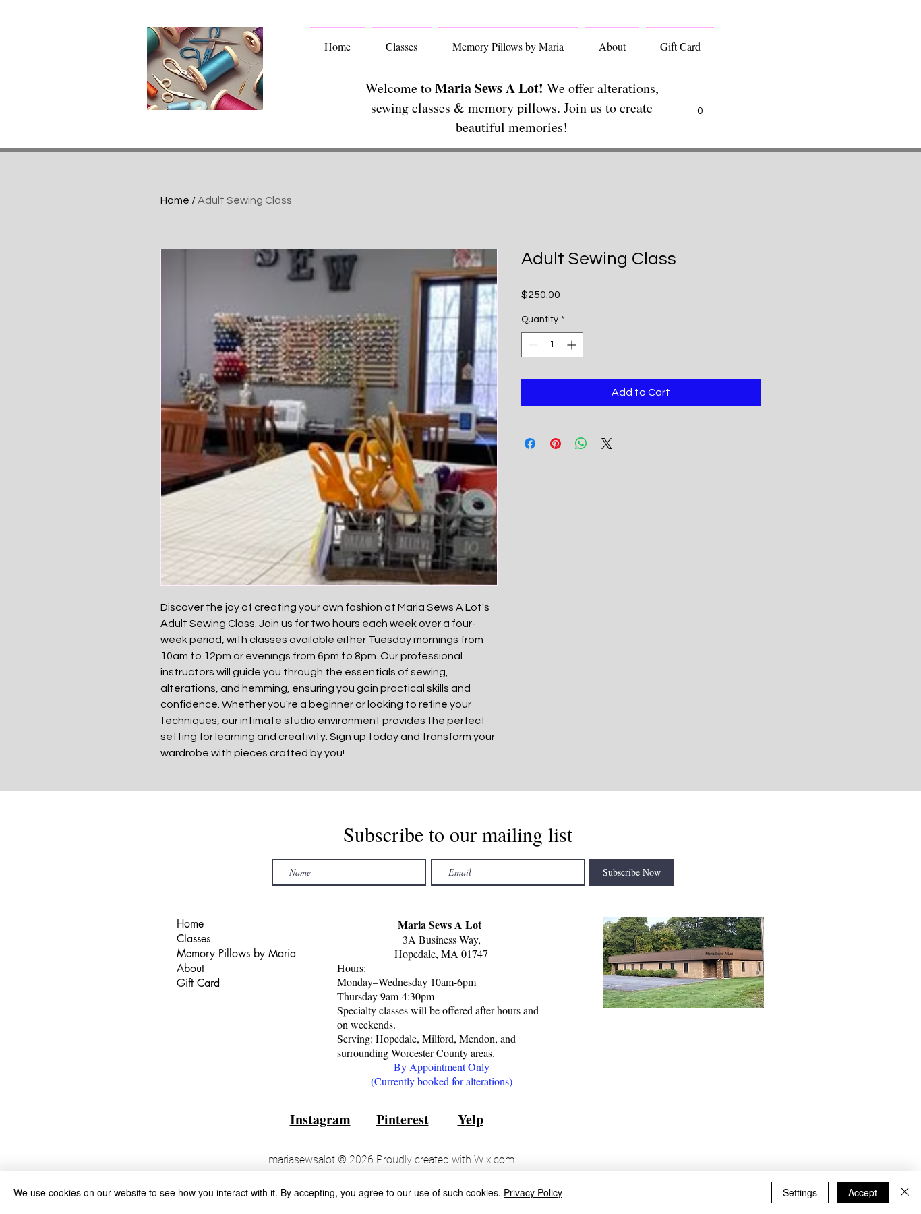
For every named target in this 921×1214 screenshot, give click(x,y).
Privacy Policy (533, 1192)
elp (474, 1119)
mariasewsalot (301, 1159)
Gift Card (198, 983)
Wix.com (494, 1159)
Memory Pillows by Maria (230, 953)
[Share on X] (607, 443)
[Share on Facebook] (530, 443)
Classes (193, 939)
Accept (862, 1192)
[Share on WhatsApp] (581, 443)
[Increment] (572, 345)
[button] (700, 106)
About (190, 968)
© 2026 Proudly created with (404, 1159)
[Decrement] (531, 345)
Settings (800, 1192)
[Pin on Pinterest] (555, 443)
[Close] (905, 1192)
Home (174, 200)
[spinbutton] (552, 345)
